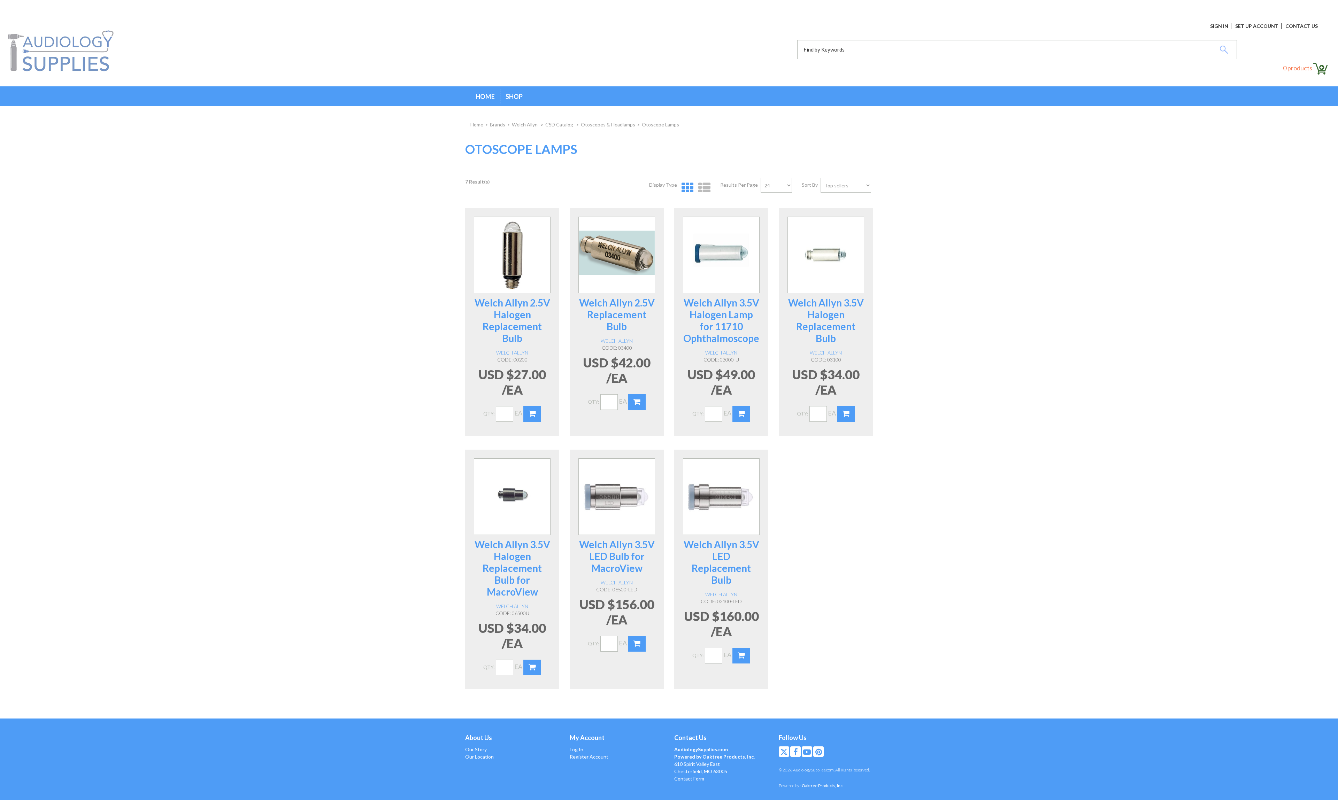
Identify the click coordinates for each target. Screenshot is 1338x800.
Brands (497, 124)
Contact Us (1301, 26)
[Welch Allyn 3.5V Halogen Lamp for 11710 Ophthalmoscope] (721, 255)
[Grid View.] (686, 188)
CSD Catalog (559, 124)
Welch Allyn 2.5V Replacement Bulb (617, 314)
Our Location (479, 757)
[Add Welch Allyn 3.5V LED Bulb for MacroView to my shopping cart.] (637, 644)
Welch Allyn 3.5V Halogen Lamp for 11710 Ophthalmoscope (721, 320)
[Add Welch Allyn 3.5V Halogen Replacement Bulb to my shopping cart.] (846, 414)
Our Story (476, 749)
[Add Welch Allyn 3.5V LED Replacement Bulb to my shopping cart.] (741, 655)
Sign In (1219, 26)
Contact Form (689, 779)
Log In (576, 749)
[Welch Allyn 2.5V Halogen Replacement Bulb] (512, 255)
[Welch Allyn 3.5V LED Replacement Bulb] (721, 497)
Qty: (489, 414)
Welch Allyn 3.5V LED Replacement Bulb (721, 562)
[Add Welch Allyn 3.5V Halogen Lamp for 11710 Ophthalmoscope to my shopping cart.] (741, 414)
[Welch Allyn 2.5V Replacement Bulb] (617, 255)
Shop (514, 96)
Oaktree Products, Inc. (823, 785)
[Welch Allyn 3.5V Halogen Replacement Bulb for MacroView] (512, 497)
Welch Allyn (525, 124)
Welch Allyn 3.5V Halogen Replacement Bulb (826, 320)
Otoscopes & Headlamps (608, 124)
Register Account (589, 757)
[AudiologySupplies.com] (61, 51)
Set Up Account (1256, 26)
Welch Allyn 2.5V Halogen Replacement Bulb (512, 320)
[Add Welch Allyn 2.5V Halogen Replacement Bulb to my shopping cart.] (532, 414)
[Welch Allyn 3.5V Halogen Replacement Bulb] (826, 255)
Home (485, 96)
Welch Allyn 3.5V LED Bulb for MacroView (617, 556)
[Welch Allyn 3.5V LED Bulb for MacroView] (617, 497)
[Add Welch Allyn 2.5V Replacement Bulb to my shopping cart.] (637, 402)
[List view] (702, 188)
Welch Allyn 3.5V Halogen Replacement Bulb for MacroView (512, 568)
